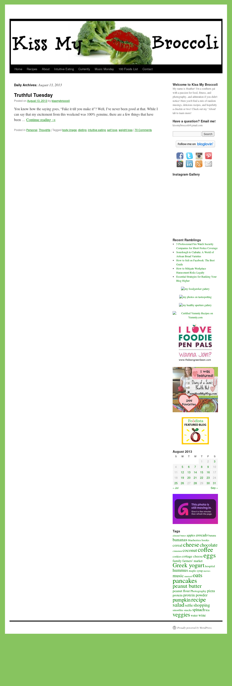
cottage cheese (192, 556)
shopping (201, 605)
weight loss (126, 130)
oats (197, 575)
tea (207, 609)
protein (178, 595)
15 (201, 472)
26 (182, 483)
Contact (148, 69)
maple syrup (196, 571)
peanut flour (181, 590)
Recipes (32, 69)
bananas (180, 539)
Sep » (214, 488)
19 (182, 477)
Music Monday (104, 69)
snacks (188, 610)
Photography (198, 591)
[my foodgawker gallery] (195, 289)
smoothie (178, 610)
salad (178, 604)
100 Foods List (128, 69)
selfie (189, 605)
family (177, 560)
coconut (190, 550)
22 (201, 477)
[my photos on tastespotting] (195, 297)
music (178, 575)
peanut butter (187, 585)
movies (206, 570)
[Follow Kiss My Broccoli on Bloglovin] (195, 146)
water (194, 615)
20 (189, 477)
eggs (209, 554)
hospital (210, 566)
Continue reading (41, 119)
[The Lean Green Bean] (195, 361)
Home (18, 69)
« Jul (176, 488)
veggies (181, 614)
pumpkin (182, 599)
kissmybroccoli (61, 100)
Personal (31, 130)
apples (191, 535)
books (205, 540)
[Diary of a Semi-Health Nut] (195, 411)
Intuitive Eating (64, 69)
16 (208, 472)
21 (195, 477)
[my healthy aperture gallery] (195, 305)
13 (189, 472)
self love (112, 130)
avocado (202, 535)
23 (208, 477)
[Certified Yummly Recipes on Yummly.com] (195, 317)
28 (195, 483)
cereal (177, 545)
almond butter (179, 535)
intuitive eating (97, 130)
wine (202, 615)
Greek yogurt (188, 565)
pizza (211, 590)
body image (69, 130)
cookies (177, 556)
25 (176, 483)
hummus (180, 570)
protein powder (195, 595)
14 (195, 472)
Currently (84, 69)
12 (182, 472)
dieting (82, 130)
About (46, 69)
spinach (198, 609)
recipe (198, 599)
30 (208, 483)
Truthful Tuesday (33, 94)
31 (214, 483)
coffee (205, 549)
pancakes (185, 580)
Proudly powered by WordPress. (194, 627)
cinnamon (177, 551)
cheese (191, 544)
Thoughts (44, 130)
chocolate (209, 545)
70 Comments (143, 130)
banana (212, 535)
